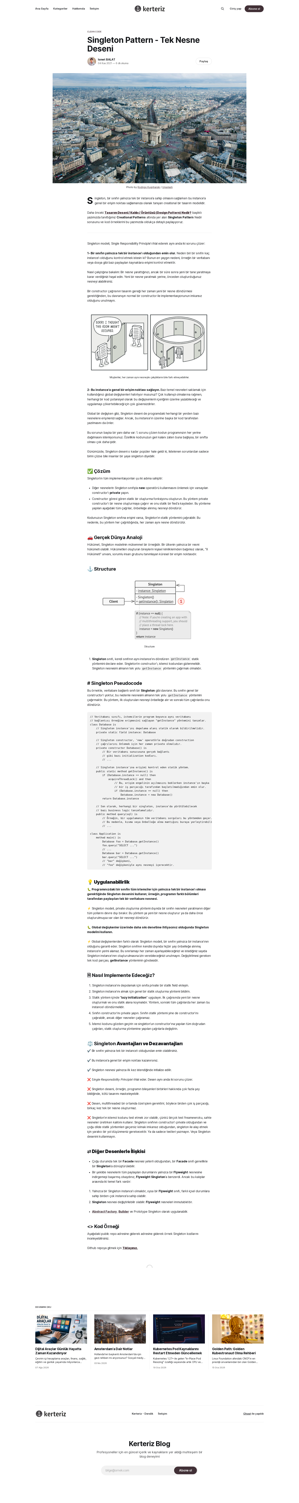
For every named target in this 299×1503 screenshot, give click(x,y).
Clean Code (94, 31)
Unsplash (167, 187)
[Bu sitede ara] (222, 8)
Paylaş (204, 61)
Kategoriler (60, 8)
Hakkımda (78, 8)
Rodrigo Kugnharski (149, 187)
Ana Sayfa (41, 8)
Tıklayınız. (130, 1248)
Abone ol (254, 8)
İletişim (94, 8)
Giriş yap (235, 8)
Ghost (247, 1413)
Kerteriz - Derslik (142, 1413)
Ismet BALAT (106, 59)
